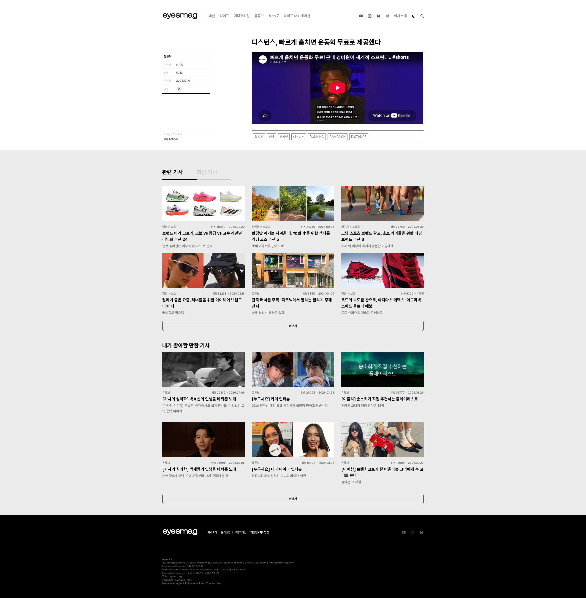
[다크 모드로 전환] (414, 16)
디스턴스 (298, 137)
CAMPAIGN (337, 137)
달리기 (259, 137)
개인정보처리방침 (259, 532)
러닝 (271, 137)
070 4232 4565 (256, 563)
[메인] (180, 16)
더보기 (293, 326)
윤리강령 (225, 532)
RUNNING (317, 137)
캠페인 (283, 137)
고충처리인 (240, 532)
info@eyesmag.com (281, 563)
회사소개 (400, 16)
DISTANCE (358, 137)
